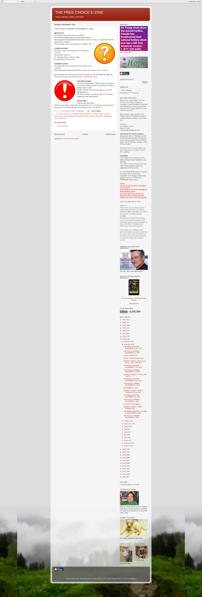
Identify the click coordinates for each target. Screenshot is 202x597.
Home (85, 134)
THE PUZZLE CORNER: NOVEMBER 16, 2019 (132, 384)
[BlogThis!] (94, 111)
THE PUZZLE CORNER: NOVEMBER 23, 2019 (132, 371)
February (127, 443)
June (126, 432)
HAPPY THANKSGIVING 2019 (134, 358)
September (128, 424)
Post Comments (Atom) (71, 138)
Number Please (89, 116)
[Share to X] (96, 111)
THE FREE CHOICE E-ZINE (79, 12)
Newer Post (59, 134)
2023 (124, 328)
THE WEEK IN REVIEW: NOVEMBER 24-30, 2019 (133, 347)
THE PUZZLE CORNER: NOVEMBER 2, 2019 (132, 416)
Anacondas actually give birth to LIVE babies (97, 94)
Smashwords (134, 303)
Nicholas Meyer (69, 116)
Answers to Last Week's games (74, 114)
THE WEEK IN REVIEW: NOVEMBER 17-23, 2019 (133, 366)
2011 (124, 469)
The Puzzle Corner (60, 118)
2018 (124, 449)
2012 (124, 466)
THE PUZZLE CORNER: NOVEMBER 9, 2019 (132, 400)
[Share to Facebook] (98, 111)
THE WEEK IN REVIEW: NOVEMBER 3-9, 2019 (132, 396)
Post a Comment (62, 126)
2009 (124, 474)
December (127, 341)
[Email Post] (88, 111)
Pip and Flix (99, 116)
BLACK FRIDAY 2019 (131, 355)
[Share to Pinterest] (100, 111)
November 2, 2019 (85, 77)
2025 (124, 322)
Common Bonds (98, 114)
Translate (135, 93)
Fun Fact (107, 114)
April (125, 437)
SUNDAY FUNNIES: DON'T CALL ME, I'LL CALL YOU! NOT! (135, 362)
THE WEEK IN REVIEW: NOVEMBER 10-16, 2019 (133, 379)
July (125, 429)
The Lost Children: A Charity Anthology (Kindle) (134, 299)
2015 (124, 457)
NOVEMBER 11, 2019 (131, 388)
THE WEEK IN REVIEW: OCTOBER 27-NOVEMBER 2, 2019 (135, 412)
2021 (124, 333)
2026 (124, 320)
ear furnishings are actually (101, 105)
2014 (124, 460)
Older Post (110, 134)
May (125, 435)
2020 (124, 336)
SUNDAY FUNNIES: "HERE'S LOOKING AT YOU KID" (133, 391)
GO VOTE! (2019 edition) (132, 404)
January (127, 446)
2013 (124, 463)
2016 (124, 455)
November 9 (79, 116)
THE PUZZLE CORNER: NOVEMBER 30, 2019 (132, 352)
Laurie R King (58, 116)
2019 (61, 114)
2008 (124, 477)
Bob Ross (88, 114)
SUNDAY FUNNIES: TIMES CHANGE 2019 (133, 407)
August (126, 426)
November (127, 344)
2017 (124, 452)
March (126, 440)
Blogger (133, 578)
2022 (124, 331)
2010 (124, 471)
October (127, 421)
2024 (124, 325)
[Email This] (92, 111)
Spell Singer (108, 116)
